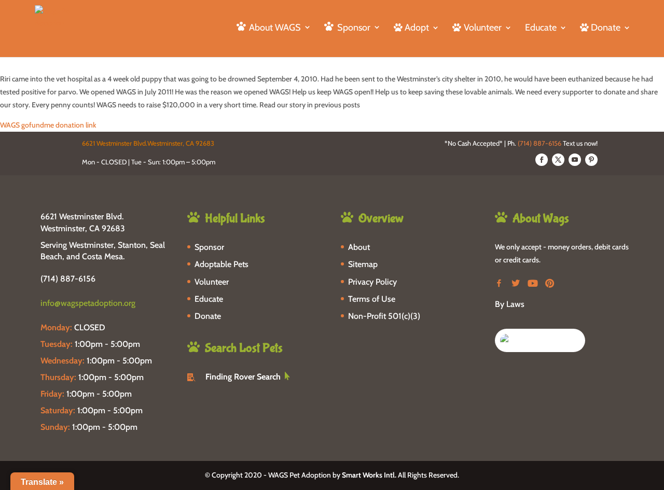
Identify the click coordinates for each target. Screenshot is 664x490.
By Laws (509, 304)
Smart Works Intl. (369, 475)
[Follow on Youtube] (575, 159)
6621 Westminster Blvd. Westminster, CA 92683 (82, 222)
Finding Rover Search (243, 377)
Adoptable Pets (221, 264)
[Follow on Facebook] (541, 159)
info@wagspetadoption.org (87, 303)
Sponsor (209, 247)
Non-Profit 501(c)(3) (384, 316)
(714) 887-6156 (539, 143)
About (359, 247)
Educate (541, 28)
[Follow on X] (558, 159)
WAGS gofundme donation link (48, 125)
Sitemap (363, 264)
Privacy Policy (372, 282)
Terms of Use (371, 299)
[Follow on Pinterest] (591, 159)
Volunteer (212, 282)
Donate (208, 316)
